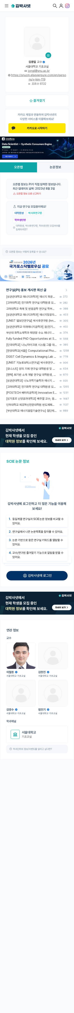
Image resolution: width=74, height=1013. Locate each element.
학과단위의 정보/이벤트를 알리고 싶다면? (32, 749)
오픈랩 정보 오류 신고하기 (28, 193)
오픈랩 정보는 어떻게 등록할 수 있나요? (27, 251)
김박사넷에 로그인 (40, 576)
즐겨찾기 (39, 101)
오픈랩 (18, 167)
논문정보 (55, 167)
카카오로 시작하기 (37, 128)
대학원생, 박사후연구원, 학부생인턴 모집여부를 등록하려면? (38, 227)
